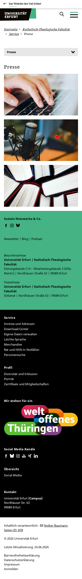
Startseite (11, 29)
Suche (62, 14)
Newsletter (11, 239)
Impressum (12, 564)
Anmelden (11, 569)
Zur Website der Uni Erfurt (25, 3)
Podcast (36, 239)
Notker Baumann (55, 525)
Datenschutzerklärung (19, 560)
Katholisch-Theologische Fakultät (46, 29)
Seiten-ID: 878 (13, 530)
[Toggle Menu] (74, 15)
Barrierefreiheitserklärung (22, 555)
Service (13, 34)
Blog (25, 239)
